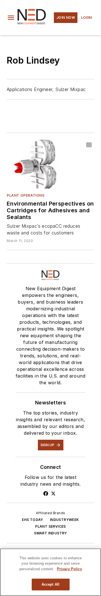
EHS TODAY (32, 520)
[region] (50, 572)
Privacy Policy (69, 569)
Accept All (50, 584)
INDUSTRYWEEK (64, 520)
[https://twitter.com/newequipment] (53, 493)
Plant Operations (26, 195)
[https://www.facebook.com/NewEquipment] (46, 493)
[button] (11, 17)
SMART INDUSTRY (50, 533)
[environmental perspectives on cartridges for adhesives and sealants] (50, 164)
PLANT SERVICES (50, 526)
